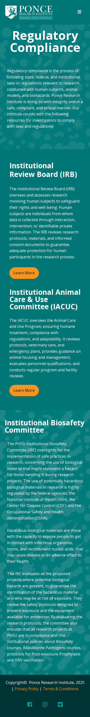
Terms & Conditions (60, 688)
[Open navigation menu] (79, 12)
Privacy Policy (27, 688)
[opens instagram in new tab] (45, 704)
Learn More (24, 272)
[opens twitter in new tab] (60, 704)
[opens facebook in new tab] (29, 704)
